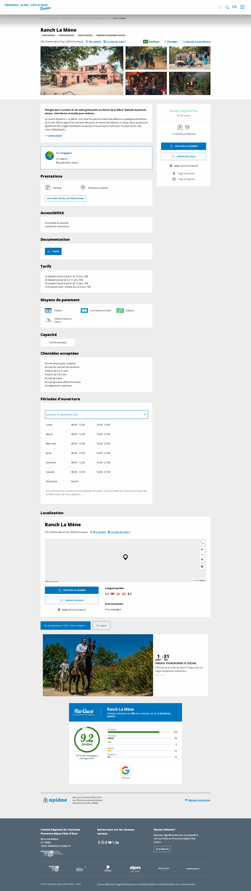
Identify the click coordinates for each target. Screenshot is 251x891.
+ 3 (190, 83)
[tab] (93, 414)
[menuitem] (28, 7)
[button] (227, 7)
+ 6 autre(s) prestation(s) (184, 133)
